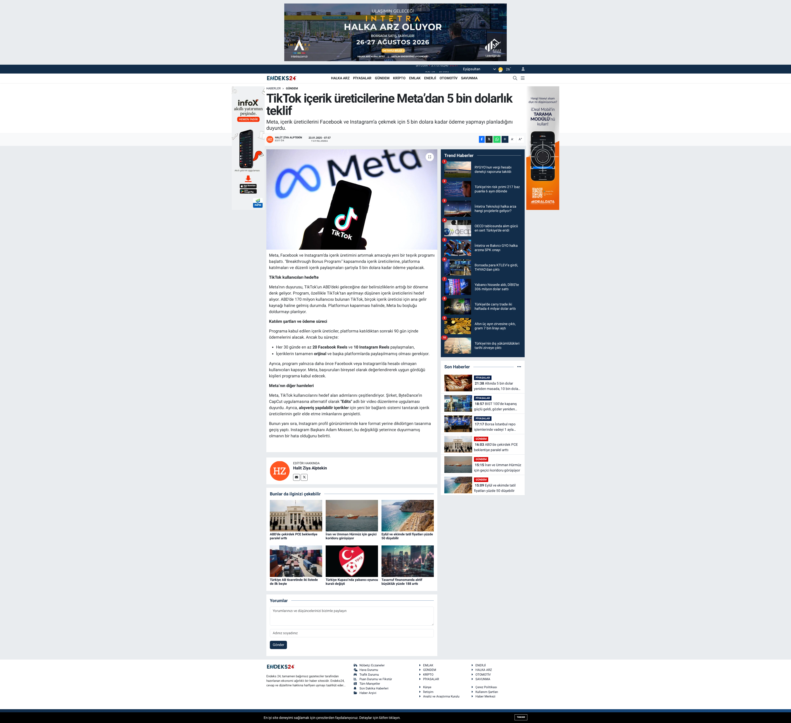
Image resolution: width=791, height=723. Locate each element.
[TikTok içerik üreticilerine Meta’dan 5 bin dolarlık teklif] (352, 199)
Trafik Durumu (369, 674)
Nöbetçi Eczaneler (372, 665)
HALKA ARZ (340, 78)
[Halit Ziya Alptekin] (280, 470)
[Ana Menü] (523, 78)
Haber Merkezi (485, 696)
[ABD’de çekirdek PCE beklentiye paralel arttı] (296, 515)
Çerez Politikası (486, 687)
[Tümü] (519, 367)
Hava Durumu (368, 670)
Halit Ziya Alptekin (310, 468)
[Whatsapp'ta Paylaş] (497, 139)
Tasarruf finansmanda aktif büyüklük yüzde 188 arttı (401, 582)
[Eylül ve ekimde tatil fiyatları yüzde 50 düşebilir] (407, 515)
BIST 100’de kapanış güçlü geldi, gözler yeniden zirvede (495, 407)
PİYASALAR (362, 78)
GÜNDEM (382, 78)
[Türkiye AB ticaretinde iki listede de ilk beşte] (296, 561)
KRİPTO (399, 78)
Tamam (521, 717)
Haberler (273, 88)
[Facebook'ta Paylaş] (482, 139)
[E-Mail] (296, 477)
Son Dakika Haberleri (373, 688)
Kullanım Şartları (486, 692)
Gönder (278, 645)
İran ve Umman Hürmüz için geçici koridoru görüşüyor (351, 536)
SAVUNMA (469, 78)
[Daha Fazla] (505, 139)
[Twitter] (304, 477)
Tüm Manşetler (369, 684)
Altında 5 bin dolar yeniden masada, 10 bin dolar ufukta (496, 386)
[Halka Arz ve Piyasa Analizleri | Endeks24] (281, 78)
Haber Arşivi (367, 693)
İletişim (428, 692)
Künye (427, 687)
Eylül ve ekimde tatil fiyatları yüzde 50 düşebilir (495, 488)
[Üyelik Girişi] (521, 69)
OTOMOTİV (449, 78)
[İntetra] (395, 32)
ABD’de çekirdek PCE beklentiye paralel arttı (496, 447)
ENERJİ (430, 78)
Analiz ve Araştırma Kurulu (441, 696)
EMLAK (415, 78)
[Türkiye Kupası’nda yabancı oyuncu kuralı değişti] (352, 561)
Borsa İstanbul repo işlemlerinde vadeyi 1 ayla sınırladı (495, 427)
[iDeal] (542, 148)
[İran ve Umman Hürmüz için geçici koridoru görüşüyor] (352, 515)
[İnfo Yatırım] (248, 148)
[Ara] (515, 78)
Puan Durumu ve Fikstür (375, 679)
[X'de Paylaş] (489, 139)
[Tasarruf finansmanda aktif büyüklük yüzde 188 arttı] (407, 561)
